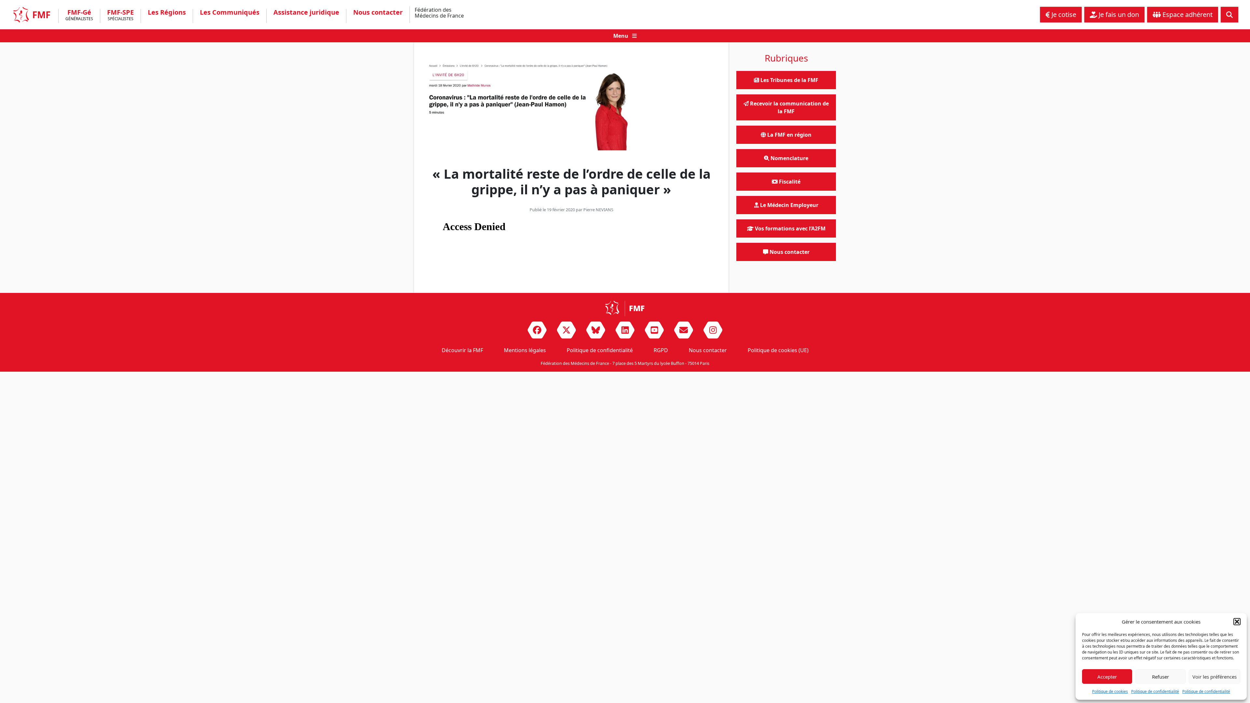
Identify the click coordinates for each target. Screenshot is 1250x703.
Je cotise (1063, 14)
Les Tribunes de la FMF (788, 80)
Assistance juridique (306, 12)
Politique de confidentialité (1155, 691)
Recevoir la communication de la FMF (789, 107)
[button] (1237, 621)
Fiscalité (789, 181)
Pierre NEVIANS (598, 210)
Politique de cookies (1110, 691)
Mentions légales (525, 350)
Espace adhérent (1187, 14)
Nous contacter (378, 12)
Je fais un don (1118, 14)
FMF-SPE (120, 15)
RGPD (661, 350)
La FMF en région (789, 134)
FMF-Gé (79, 15)
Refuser (1160, 676)
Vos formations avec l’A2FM (790, 228)
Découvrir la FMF (462, 350)
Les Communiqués (229, 12)
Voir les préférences (1214, 676)
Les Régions (167, 12)
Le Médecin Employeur (788, 205)
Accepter (1107, 676)
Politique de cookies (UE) (778, 350)
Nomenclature (788, 158)
